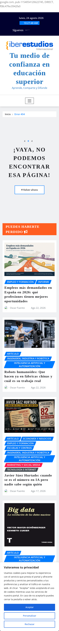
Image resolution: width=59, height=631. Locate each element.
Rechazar (29, 624)
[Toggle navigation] (29, 101)
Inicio (8, 114)
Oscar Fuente (17, 307)
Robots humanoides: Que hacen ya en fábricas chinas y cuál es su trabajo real (28, 376)
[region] (29, 596)
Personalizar (29, 615)
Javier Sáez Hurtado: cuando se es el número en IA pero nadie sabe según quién (28, 479)
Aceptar (29, 607)
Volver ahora (30, 189)
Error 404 (19, 114)
